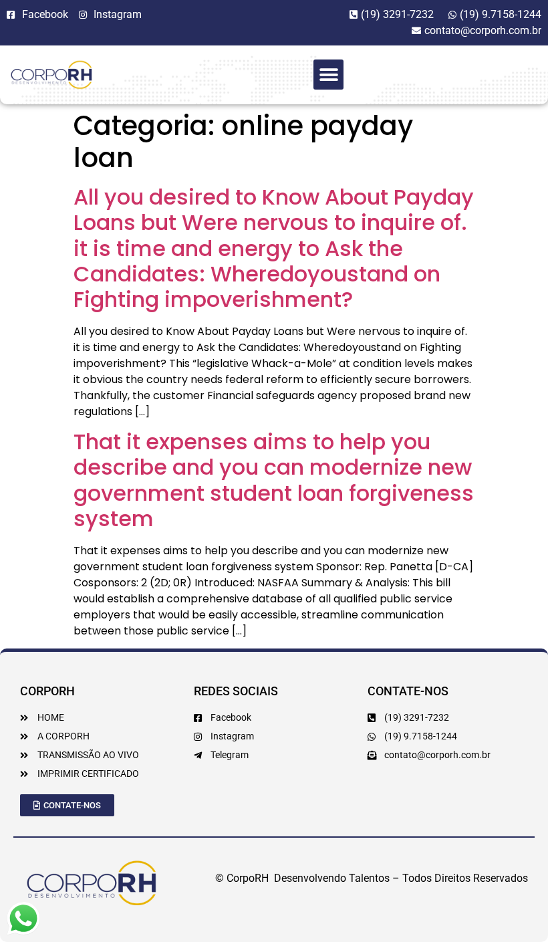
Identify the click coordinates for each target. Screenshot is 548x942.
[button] (328, 75)
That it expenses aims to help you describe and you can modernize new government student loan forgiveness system (274, 480)
